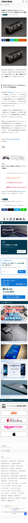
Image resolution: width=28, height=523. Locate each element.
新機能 (4, 498)
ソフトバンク (5, 490)
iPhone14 (5, 475)
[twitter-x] (7, 219)
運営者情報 (7, 505)
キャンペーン (5, 485)
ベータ (21, 493)
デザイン (4, 493)
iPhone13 (14, 473)
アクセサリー (13, 480)
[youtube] (17, 219)
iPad (18, 468)
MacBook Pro (13, 478)
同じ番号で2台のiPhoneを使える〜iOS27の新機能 (13, 377)
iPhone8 (22, 470)
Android (12, 461)
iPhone (13, 201)
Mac (3, 478)
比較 (11, 498)
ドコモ (13, 493)
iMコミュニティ (22, 191)
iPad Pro (4, 470)
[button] (3, 40)
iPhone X (23, 475)
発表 (3, 500)
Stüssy (8, 139)
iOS (12, 468)
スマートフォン (15, 488)
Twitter (4, 480)
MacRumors (16, 139)
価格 (10, 495)
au (13, 465)
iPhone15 (14, 475)
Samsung (23, 478)
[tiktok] (14, 219)
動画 (17, 495)
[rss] (23, 219)
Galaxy (19, 465)
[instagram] (10, 219)
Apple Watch (16, 463)
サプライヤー (16, 485)
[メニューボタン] (26, 1)
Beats (10, 92)
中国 (3, 495)
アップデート (5, 483)
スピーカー (18, 201)
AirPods (4, 461)
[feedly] (20, 219)
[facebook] (4, 219)
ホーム (2, 505)
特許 (17, 498)
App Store (5, 465)
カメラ (23, 483)
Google (4, 468)
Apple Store (5, 463)
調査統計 (11, 500)
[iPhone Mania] (6, 1)
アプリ (15, 483)
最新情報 (5, 14)
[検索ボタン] (23, 1)
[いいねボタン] (3, 147)
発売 (24, 498)
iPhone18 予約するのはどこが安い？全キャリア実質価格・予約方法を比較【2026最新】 (18, 157)
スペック (4, 488)
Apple (4, 201)
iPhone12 (5, 473)
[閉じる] (25, 507)
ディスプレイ (16, 490)
